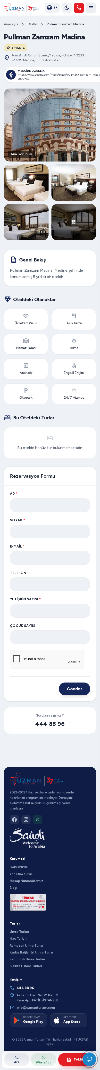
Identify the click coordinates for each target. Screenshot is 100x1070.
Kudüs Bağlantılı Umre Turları (32, 952)
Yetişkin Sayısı (25, 599)
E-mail (17, 546)
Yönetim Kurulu (21, 874)
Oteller (32, 24)
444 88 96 (50, 723)
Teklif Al (77, 1060)
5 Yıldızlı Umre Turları (26, 966)
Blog (13, 888)
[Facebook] (14, 819)
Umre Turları (19, 932)
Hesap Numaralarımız (26, 881)
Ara (16, 1059)
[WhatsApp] (37, 819)
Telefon (19, 573)
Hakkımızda (19, 867)
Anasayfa (11, 24)
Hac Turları (18, 938)
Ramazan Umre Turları (27, 945)
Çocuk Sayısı (22, 626)
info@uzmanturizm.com (32, 1007)
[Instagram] (26, 819)
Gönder (74, 689)
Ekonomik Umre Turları (27, 959)
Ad (13, 494)
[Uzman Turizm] (36, 779)
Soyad (17, 520)
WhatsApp (43, 1062)
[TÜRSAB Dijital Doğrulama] (28, 902)
